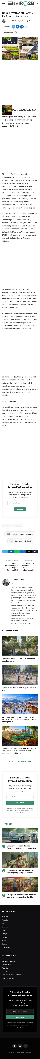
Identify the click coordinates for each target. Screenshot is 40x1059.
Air (3, 923)
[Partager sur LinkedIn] (22, 27)
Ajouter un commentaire (20, 761)
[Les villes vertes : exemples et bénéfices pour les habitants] (20, 646)
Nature (4, 937)
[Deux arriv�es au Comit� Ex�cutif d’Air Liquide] (20, 48)
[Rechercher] (37, 3)
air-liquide (6, 526)
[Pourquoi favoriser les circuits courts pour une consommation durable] (20, 884)
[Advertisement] (20, 84)
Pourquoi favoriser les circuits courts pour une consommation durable (21, 896)
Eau (3, 930)
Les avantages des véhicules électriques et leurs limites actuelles (21, 847)
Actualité (5, 920)
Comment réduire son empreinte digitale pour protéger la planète (20, 871)
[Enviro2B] (21, 3)
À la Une (5, 917)
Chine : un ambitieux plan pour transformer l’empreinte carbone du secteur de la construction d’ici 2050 (19, 750)
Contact (5, 971)
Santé (4, 940)
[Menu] (3, 3)
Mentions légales (8, 978)
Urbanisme (6, 947)
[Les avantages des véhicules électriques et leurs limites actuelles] (20, 835)
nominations (17, 526)
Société (5, 944)
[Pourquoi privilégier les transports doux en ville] (20, 675)
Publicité (5, 968)
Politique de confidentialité (11, 975)
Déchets (5, 927)
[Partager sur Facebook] (18, 27)
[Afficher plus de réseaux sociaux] (26, 27)
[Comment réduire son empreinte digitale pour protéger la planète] (20, 860)
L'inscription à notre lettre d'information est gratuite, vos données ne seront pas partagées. (20, 810)
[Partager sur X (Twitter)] (13, 27)
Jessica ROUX (11, 21)
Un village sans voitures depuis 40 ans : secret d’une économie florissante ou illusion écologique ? (20, 719)
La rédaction (6, 964)
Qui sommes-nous (8, 961)
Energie (5, 934)
